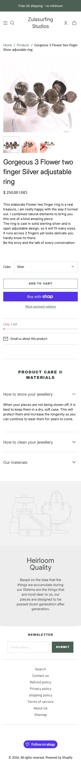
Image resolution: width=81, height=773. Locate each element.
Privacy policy (40, 689)
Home (7, 45)
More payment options (40, 306)
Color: (7, 267)
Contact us (40, 676)
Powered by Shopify (59, 757)
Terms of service (40, 702)
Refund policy (40, 682)
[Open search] (12, 23)
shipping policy (40, 695)
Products (23, 45)
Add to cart (40, 283)
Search (40, 669)
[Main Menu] (5, 23)
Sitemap (40, 715)
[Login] (66, 23)
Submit (62, 647)
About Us (40, 708)
